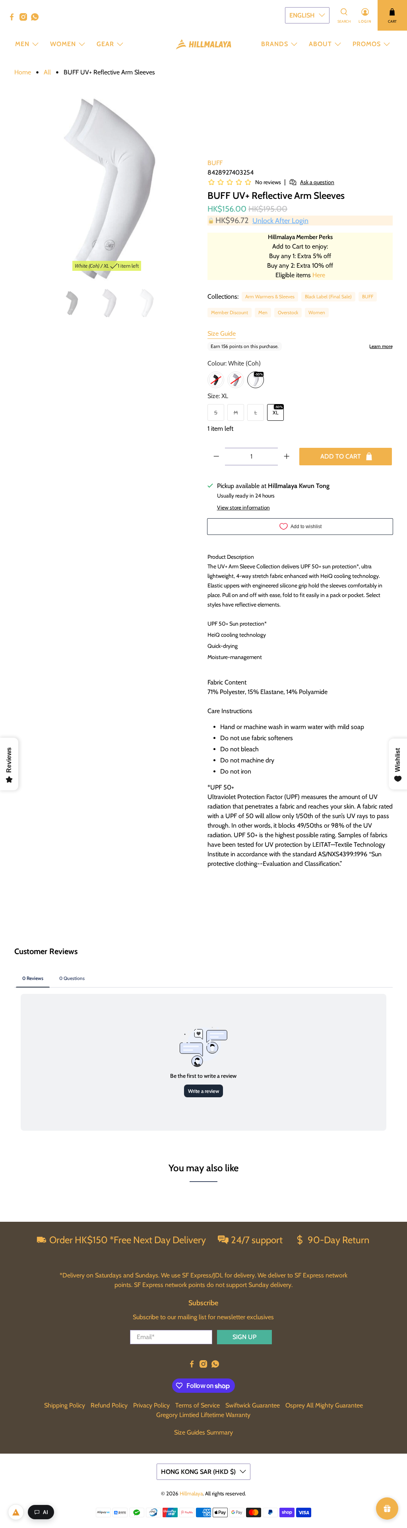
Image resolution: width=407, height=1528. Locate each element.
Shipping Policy (64, 1405)
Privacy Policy (151, 1405)
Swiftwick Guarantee (252, 1405)
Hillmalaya (191, 1493)
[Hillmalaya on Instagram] (25, 19)
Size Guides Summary (203, 1432)
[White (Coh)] (255, 379)
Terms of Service (197, 1405)
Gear (105, 44)
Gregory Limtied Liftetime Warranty (203, 1415)
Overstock (288, 312)
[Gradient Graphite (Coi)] (215, 379)
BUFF (215, 163)
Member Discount (229, 312)
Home (22, 72)
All (47, 72)
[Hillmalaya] (203, 44)
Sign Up (244, 1337)
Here (318, 275)
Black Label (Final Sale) (328, 296)
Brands (274, 44)
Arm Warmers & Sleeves (270, 296)
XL (276, 412)
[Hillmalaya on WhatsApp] (37, 19)
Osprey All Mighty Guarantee (324, 1405)
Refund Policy (109, 1405)
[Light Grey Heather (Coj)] (235, 379)
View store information (243, 507)
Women (63, 44)
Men (22, 44)
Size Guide (221, 333)
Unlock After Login (280, 220)
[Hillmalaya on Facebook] (13, 19)
